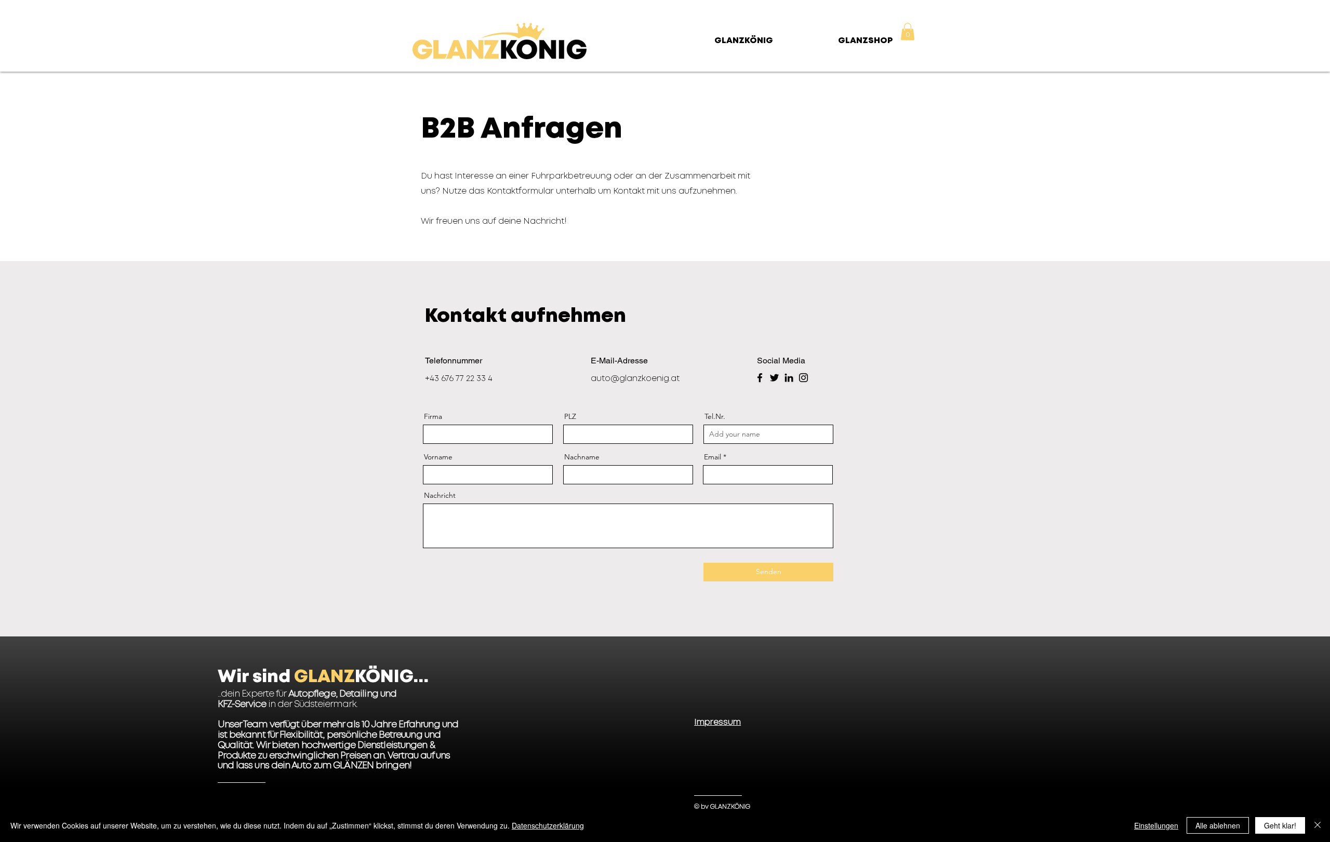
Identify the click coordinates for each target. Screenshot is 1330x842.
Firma (433, 416)
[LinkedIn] (789, 378)
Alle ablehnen (1217, 825)
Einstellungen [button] (1156, 825)
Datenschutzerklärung (548, 825)
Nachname (582, 456)
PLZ (570, 416)
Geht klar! (1280, 825)
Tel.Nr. (714, 416)
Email (712, 456)
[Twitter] (774, 378)
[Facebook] (760, 378)
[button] (907, 31)
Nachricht (440, 495)
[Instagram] (803, 378)
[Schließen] (1317, 825)
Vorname (438, 456)
